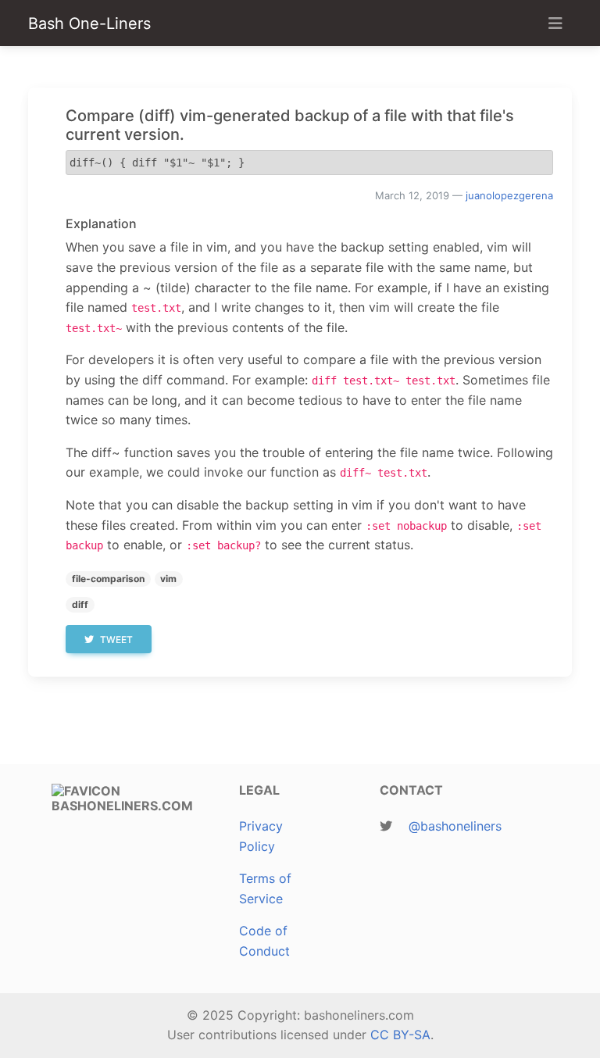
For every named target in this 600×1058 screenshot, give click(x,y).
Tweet (116, 639)
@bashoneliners (455, 826)
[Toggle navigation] (555, 23)
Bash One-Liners (89, 23)
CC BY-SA (400, 1034)
